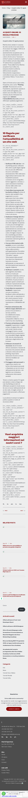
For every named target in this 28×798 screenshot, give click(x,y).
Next (21, 510)
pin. (12, 504)
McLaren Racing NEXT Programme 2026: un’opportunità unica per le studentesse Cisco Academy (13, 643)
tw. (8, 504)
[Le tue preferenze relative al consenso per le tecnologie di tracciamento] (1, 598)
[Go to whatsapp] (3, 793)
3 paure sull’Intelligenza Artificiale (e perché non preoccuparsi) (14, 595)
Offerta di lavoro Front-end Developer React (11, 621)
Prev (6, 510)
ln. (16, 504)
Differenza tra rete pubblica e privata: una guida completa (12, 546)
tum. (20, 504)
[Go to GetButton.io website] (3, 796)
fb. (3, 504)
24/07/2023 (6, 37)
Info (13, 37)
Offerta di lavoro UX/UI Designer (13, 626)
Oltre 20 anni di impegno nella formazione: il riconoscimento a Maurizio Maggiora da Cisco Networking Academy (13, 633)
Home (4, 8)
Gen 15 (4, 592)
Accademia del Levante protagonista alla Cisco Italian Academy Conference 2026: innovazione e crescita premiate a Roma (13, 653)
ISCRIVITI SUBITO (14, 709)
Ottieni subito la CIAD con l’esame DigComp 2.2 (13, 571)
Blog (8, 8)
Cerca (4, 605)
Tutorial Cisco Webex (9, 673)
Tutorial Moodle (7, 675)
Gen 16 (4, 568)
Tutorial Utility (7, 678)
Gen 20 (5, 543)
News (4, 670)
